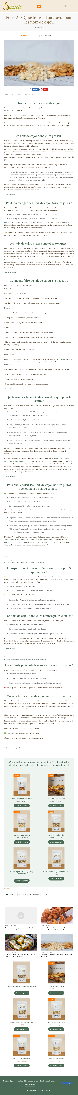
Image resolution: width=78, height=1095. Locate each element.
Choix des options (22, 805)
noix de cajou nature (18, 293)
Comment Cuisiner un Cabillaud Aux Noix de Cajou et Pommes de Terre (21, 945)
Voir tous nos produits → (15, 748)
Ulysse (24, 35)
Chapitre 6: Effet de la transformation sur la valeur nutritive (26, 542)
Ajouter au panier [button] (22, 881)
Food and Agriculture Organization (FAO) (16, 560)
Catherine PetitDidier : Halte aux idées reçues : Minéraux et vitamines (24, 562)
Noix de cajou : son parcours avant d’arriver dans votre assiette (21, 919)
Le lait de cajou (59, 359)
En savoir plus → (11, 195)
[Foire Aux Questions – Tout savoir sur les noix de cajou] (39, 63)
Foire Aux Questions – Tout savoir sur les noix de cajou (39, 19)
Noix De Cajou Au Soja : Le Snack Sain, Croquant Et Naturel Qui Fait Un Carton (57, 919)
